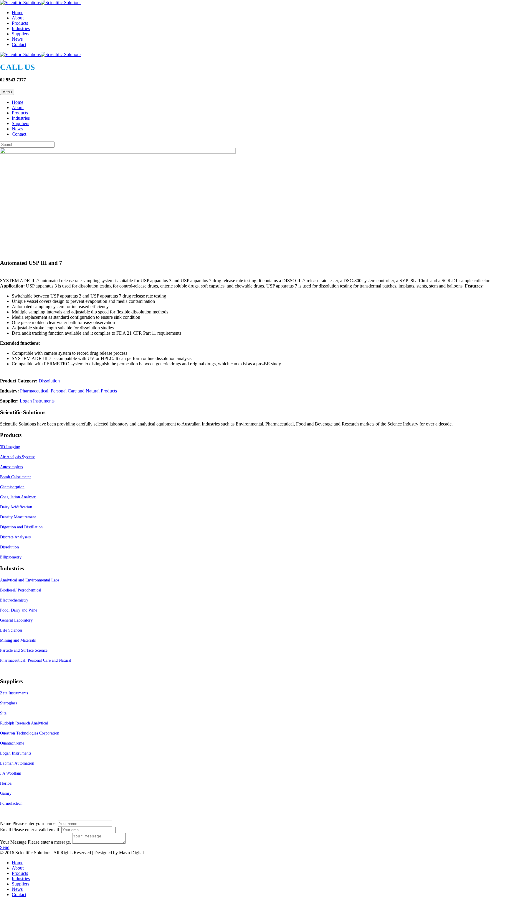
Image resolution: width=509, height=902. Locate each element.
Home (17, 12)
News (17, 39)
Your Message (13, 842)
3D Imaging (10, 447)
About (18, 17)
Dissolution (49, 380)
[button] (4, 847)
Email (5, 829)
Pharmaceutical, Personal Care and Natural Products (68, 390)
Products (20, 23)
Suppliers (20, 33)
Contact (19, 44)
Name (5, 823)
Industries (21, 28)
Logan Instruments (37, 400)
